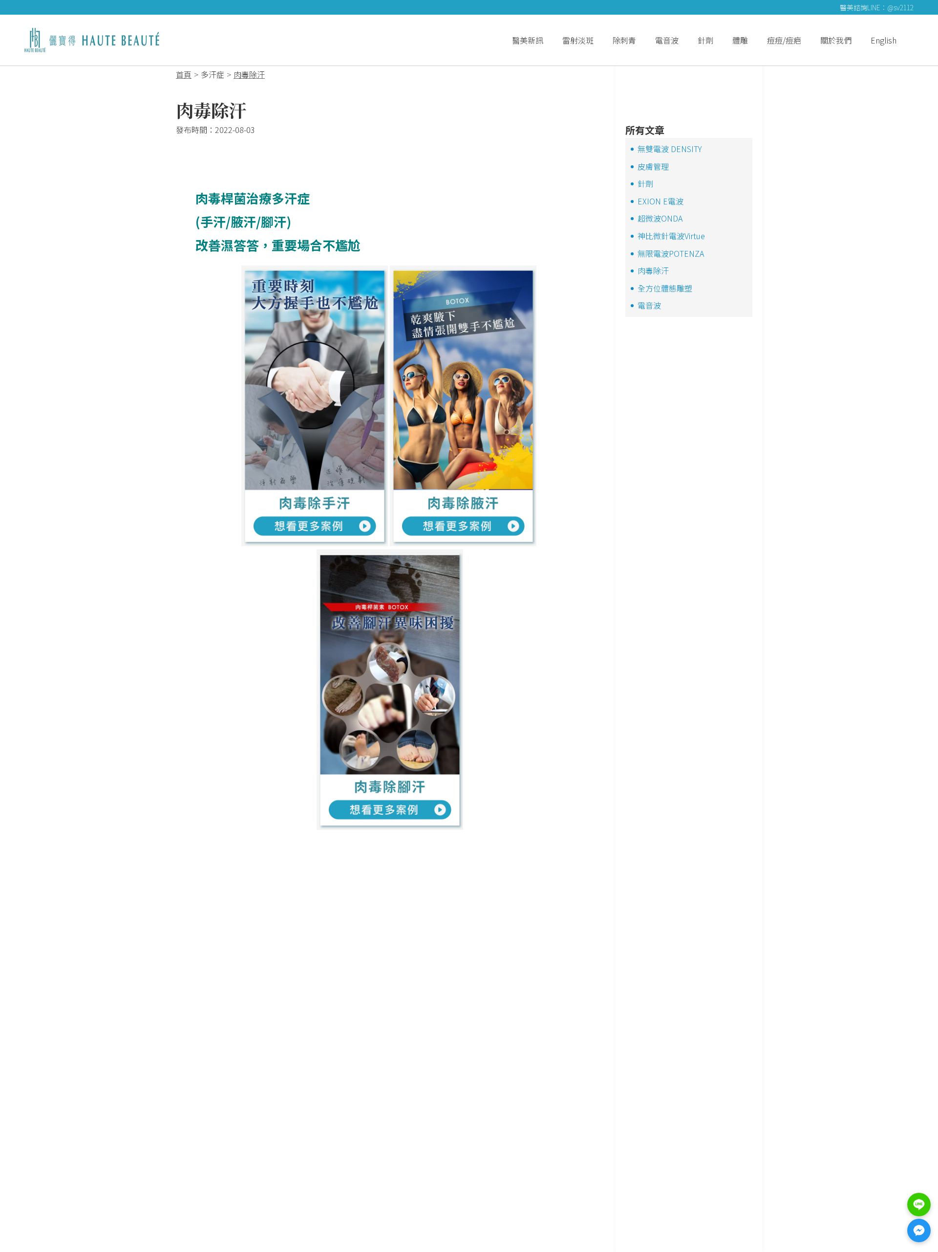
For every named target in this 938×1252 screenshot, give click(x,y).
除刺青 (624, 40)
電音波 (667, 40)
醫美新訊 (527, 40)
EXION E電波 (660, 201)
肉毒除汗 (653, 270)
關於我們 (836, 40)
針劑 (705, 40)
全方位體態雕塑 (665, 288)
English (883, 40)
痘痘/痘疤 (784, 40)
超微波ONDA (660, 218)
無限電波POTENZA (671, 253)
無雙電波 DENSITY (670, 149)
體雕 (740, 40)
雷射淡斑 (578, 40)
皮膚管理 (653, 166)
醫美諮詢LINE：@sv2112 (877, 7)
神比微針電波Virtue (671, 236)
